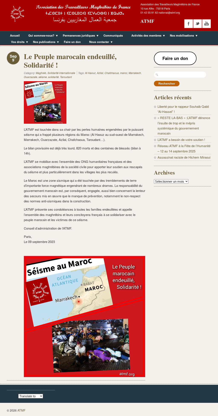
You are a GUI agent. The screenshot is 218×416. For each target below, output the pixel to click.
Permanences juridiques (77, 35)
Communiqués (113, 35)
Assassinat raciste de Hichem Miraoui (184, 157)
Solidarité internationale (61, 73)
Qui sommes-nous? (39, 35)
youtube (206, 23)
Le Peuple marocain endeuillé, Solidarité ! (70, 60)
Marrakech (135, 73)
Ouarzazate (30, 77)
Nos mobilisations (180, 35)
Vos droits (16, 42)
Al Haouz (90, 73)
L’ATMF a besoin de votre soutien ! (181, 139)
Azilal (100, 73)
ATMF (147, 20)
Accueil (15, 35)
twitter (197, 23)
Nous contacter (97, 42)
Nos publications (42, 42)
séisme (43, 77)
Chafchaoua (112, 73)
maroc (123, 73)
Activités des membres (144, 35)
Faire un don (72, 42)
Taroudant (66, 77)
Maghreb (41, 73)
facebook (188, 23)
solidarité (53, 77)
